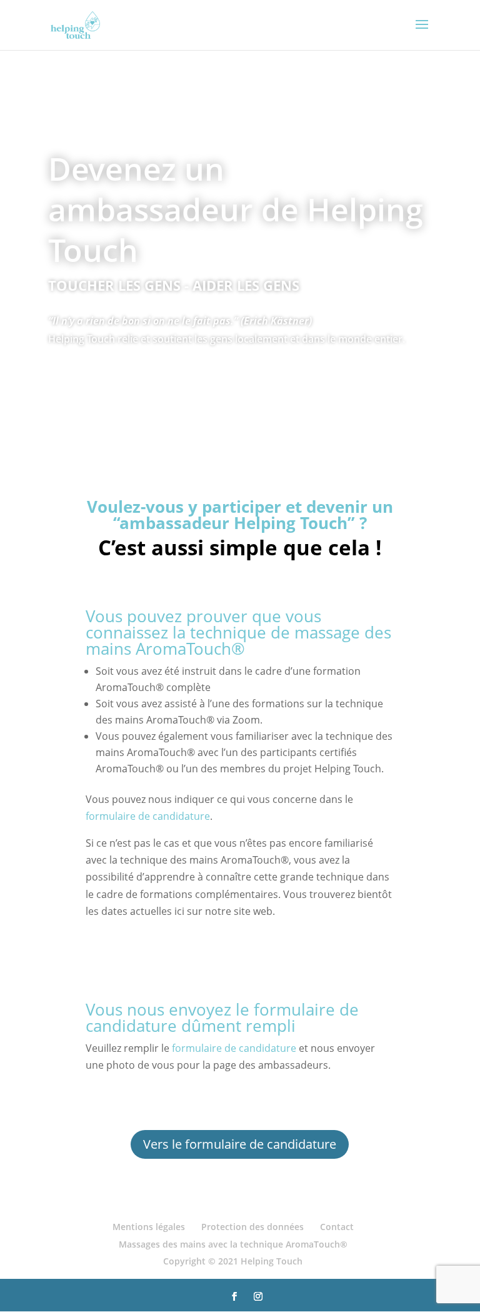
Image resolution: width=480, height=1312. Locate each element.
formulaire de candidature (148, 816)
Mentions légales (148, 1227)
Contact (337, 1227)
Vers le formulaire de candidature (239, 1144)
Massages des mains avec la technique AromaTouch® (233, 1244)
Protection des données (252, 1227)
